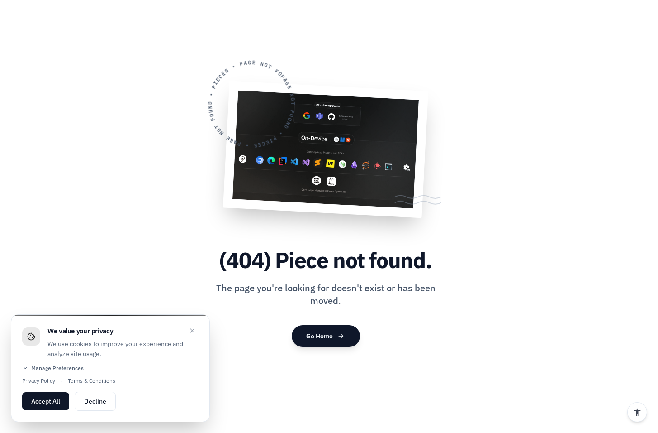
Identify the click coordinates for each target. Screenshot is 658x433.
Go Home (325, 336)
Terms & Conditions (91, 380)
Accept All (45, 401)
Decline (95, 401)
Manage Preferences (53, 368)
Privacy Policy (38, 380)
